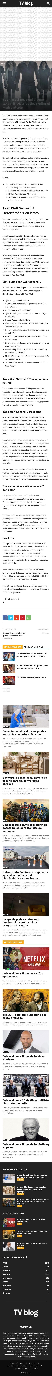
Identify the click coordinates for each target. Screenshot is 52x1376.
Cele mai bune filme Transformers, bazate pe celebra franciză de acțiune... (25, 828)
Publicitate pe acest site (22, 1368)
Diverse (5, 868)
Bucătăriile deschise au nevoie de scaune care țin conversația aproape (25, 780)
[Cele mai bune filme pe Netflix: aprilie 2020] (26, 958)
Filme (5, 820)
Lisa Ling (45, 633)
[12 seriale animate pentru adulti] (9, 680)
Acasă (3, 63)
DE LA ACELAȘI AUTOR (33, 647)
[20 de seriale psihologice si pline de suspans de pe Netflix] (9, 668)
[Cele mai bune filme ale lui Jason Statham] (26, 1041)
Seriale (10, 63)
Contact (35, 1368)
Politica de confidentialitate (17, 1366)
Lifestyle (5, 727)
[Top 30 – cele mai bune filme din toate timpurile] (26, 1000)
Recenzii (6, 1052)
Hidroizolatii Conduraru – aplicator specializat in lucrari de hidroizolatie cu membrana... (25, 875)
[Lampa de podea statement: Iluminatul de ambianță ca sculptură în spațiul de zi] (26, 904)
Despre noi (14, 1363)
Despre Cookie (34, 1363)
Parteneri (23, 1363)
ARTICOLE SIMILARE (12, 647)
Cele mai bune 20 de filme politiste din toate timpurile (26, 1102)
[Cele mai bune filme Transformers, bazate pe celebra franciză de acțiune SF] (26, 810)
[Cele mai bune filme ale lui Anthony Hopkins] (26, 1129)
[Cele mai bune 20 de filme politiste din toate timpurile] (26, 1085)
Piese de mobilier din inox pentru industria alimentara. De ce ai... (24, 732)
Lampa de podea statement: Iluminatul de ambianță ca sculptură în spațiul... (21, 922)
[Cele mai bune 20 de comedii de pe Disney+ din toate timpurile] (9, 656)
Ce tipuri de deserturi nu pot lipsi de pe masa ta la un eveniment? (14, 636)
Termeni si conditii (36, 1366)
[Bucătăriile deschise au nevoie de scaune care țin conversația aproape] (26, 763)
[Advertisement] (26, 34)
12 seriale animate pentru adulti (31, 677)
